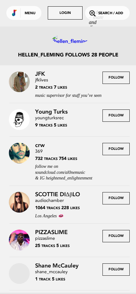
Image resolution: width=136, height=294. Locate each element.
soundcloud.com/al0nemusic (60, 172)
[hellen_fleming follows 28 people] (68, 39)
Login (65, 13)
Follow (116, 77)
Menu (30, 13)
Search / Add (110, 13)
